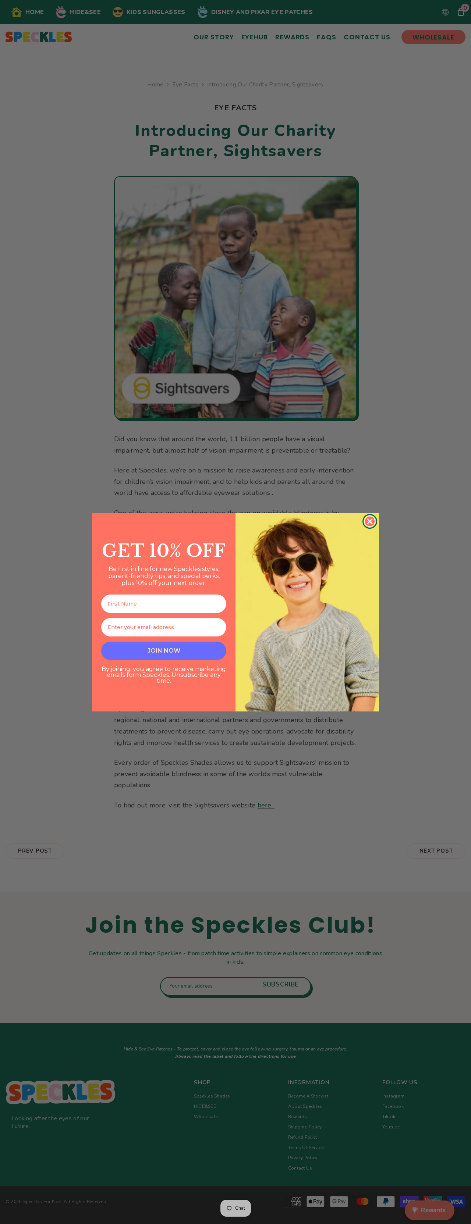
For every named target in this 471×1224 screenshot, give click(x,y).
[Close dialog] (369, 521)
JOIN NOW (164, 650)
